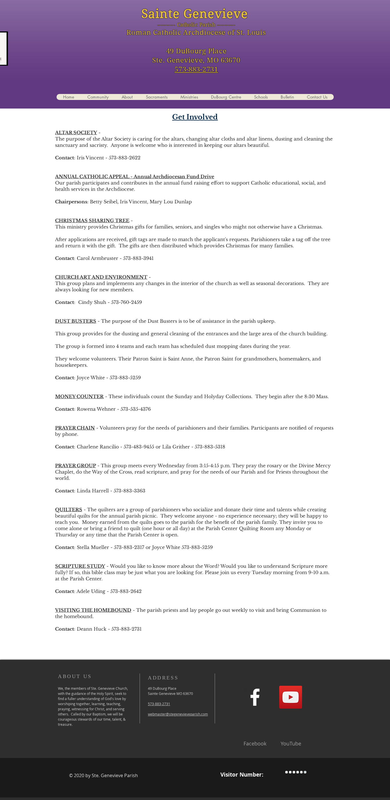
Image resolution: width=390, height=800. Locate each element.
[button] (156, 97)
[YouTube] (290, 697)
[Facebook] (255, 697)
